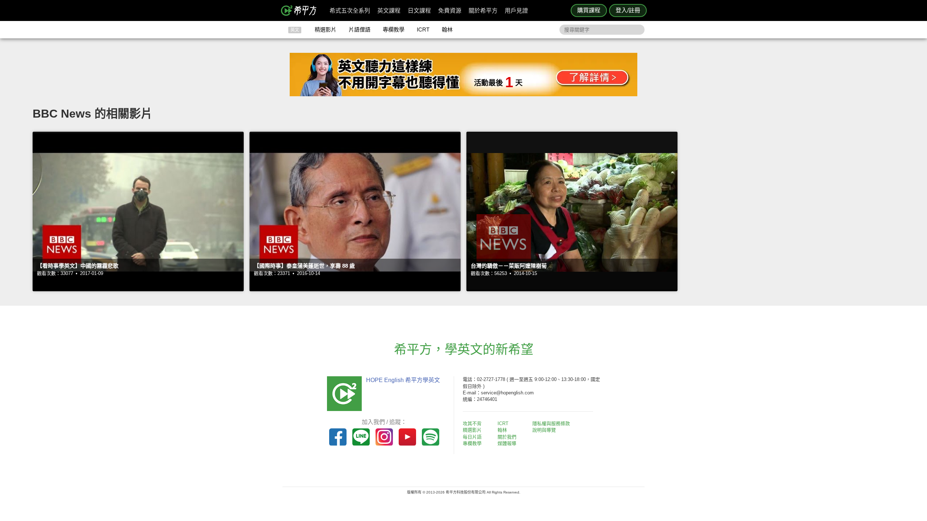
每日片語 (472, 437)
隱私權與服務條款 (551, 423)
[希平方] (301, 10)
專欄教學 (393, 29)
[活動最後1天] (463, 94)
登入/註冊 (628, 10)
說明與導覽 (544, 430)
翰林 (447, 29)
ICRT (423, 29)
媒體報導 (507, 443)
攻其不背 (472, 423)
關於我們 (507, 437)
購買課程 (588, 10)
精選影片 (325, 29)
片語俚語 (359, 29)
